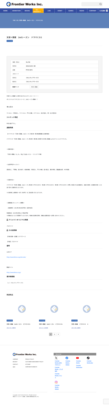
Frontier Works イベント (58, 375)
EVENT (60, 11)
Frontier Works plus (79, 366)
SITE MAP (27, 364)
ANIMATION (16, 11)
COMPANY (92, 11)
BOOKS (27, 11)
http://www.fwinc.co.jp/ (14, 272)
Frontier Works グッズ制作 (59, 369)
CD (17, 20)
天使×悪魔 (34, 87)
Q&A (14, 367)
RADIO (81, 11)
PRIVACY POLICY (29, 359)
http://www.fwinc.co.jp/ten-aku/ (16, 257)
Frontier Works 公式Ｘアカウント (58, 362)
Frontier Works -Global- (68, 362)
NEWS (5, 11)
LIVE (49, 11)
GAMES (70, 11)
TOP (14, 20)
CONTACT (15, 364)
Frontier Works (78, 362)
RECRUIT (15, 361)
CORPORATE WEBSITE (31, 367)
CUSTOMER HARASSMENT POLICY (34, 361)
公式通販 (102, 11)
